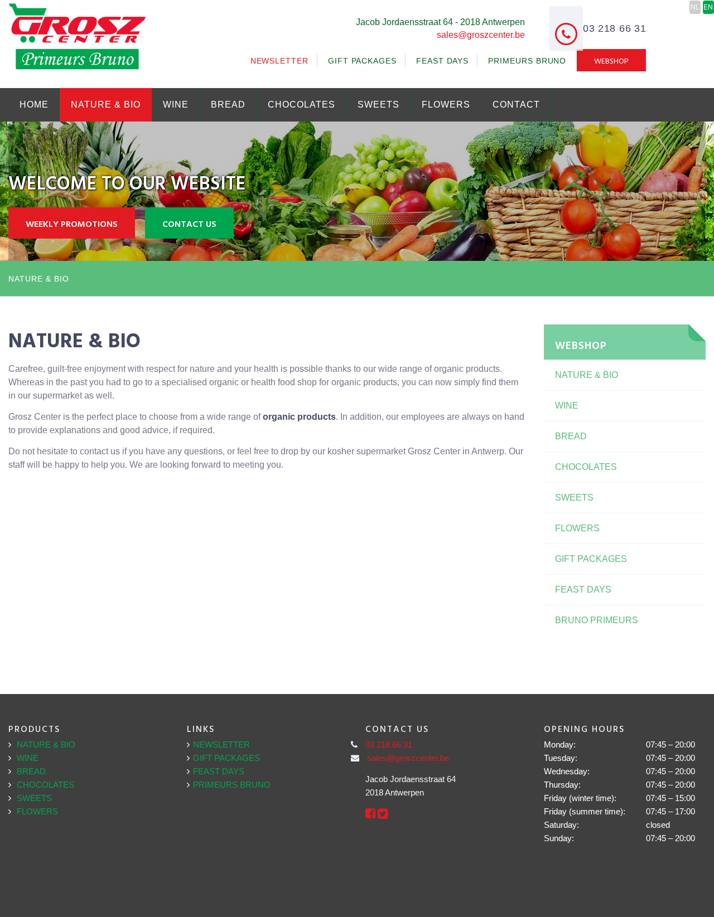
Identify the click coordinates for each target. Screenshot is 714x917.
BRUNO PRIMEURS (596, 620)
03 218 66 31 (388, 744)
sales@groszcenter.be (481, 35)
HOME (34, 104)
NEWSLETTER (279, 60)
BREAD (228, 104)
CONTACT (516, 104)
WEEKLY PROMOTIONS (72, 223)
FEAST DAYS (442, 60)
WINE (176, 104)
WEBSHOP (611, 60)
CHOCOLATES (301, 104)
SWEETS (378, 104)
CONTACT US (189, 223)
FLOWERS (446, 104)
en (708, 7)
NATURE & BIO (106, 104)
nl (695, 7)
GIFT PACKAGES (362, 60)
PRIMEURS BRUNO (527, 60)
